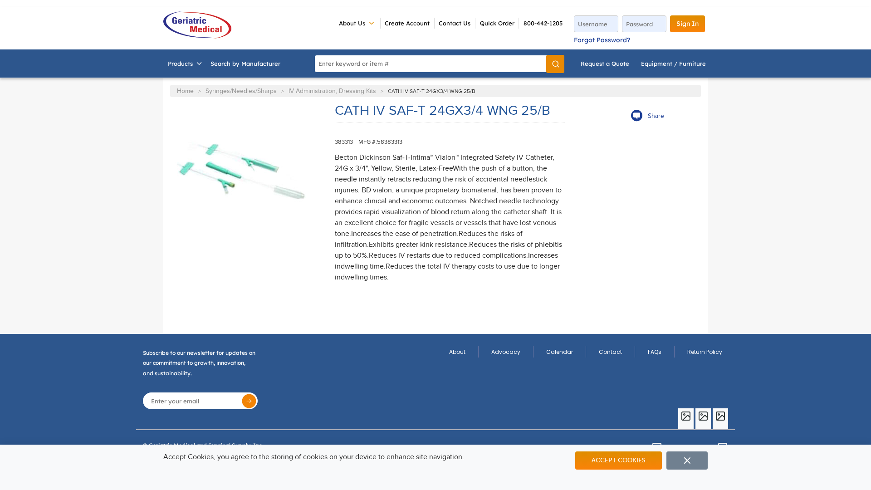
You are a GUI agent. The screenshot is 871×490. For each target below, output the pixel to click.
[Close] (687, 460)
